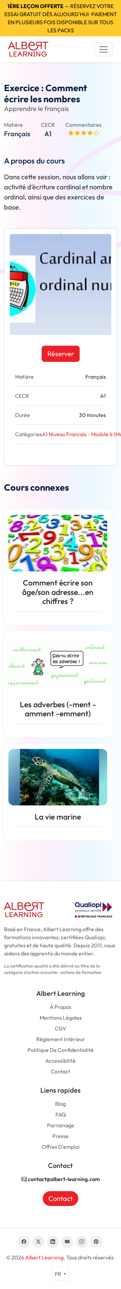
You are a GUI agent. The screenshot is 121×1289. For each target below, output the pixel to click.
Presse (60, 1136)
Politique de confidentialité (61, 1050)
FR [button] (58, 1274)
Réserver (60, 353)
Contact (60, 1071)
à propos (60, 1006)
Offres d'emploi (61, 1146)
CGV (60, 1028)
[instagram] (82, 1242)
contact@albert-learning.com (63, 1179)
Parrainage (60, 1125)
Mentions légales (61, 1017)
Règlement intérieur (60, 1039)
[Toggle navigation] (103, 49)
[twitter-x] (38, 1242)
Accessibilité (60, 1060)
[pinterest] (96, 1242)
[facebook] (24, 1242)
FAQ (60, 1114)
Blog (60, 1103)
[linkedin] (53, 1242)
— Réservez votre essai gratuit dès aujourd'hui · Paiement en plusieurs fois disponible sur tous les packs (60, 18)
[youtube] (67, 1242)
